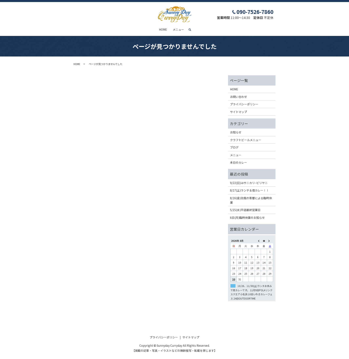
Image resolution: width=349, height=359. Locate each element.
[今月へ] (264, 240)
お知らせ (235, 132)
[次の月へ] (270, 240)
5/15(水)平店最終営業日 (245, 210)
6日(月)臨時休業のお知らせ (247, 218)
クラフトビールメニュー (245, 140)
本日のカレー (238, 162)
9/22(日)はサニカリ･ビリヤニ (249, 183)
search (191, 30)
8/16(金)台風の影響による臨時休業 (251, 200)
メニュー (178, 29)
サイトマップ (238, 112)
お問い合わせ (238, 97)
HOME (163, 29)
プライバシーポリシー (244, 104)
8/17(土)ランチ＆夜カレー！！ (249, 190)
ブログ (234, 147)
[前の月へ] (258, 240)
